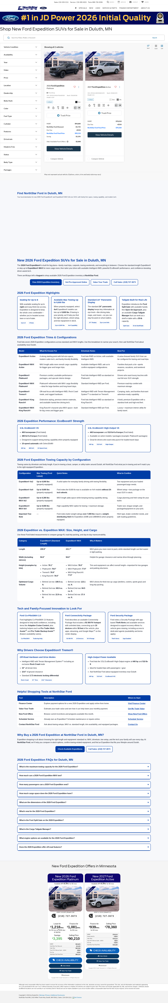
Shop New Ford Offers (137, 714)
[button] (80, 66)
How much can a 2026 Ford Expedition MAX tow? (40, 775)
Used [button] (97, 8)
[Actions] (79, 87)
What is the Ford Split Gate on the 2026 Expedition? (41, 820)
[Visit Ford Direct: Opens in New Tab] (77, 997)
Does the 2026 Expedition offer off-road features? (40, 847)
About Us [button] (145, 8)
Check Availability (66, 960)
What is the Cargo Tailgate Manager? (35, 829)
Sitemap (41, 995)
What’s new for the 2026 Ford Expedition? (37, 811)
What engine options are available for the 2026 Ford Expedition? (47, 838)
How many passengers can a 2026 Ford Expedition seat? (44, 784)
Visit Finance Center (136, 703)
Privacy (47, 995)
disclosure (66, 975)
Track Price (65, 115)
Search (154, 38)
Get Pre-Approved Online (76, 282)
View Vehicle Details (64, 148)
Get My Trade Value (136, 709)
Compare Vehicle (57, 159)
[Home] (76, 8)
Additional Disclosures (58, 995)
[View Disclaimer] (67, 107)
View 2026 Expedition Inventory (45, 282)
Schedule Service (135, 719)
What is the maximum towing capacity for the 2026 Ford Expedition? (48, 767)
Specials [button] (83, 8)
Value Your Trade (100, 282)
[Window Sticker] (79, 107)
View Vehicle (66, 966)
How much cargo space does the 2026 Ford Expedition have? (46, 793)
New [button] (91, 8)
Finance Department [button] (129, 8)
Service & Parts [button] (109, 8)
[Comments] (75, 107)
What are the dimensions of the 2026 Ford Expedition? (42, 802)
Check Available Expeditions (70, 749)
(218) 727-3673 (67, 916)
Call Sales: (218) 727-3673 (125, 282)
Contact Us (133, 724)
